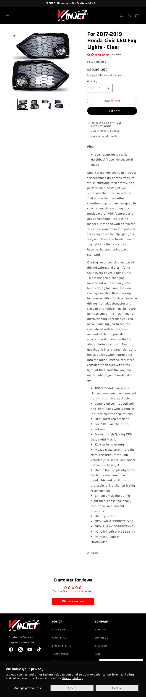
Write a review (73, 601)
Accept (72, 688)
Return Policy (60, 654)
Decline (117, 688)
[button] (7, 16)
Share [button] (95, 553)
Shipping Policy (61, 646)
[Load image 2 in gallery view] (35, 104)
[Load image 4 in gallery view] (59, 104)
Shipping (92, 75)
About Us (100, 629)
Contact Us (101, 638)
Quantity (92, 81)
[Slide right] (69, 104)
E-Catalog (101, 646)
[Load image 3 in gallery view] (47, 104)
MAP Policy (59, 638)
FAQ (97, 654)
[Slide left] (13, 104)
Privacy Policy (60, 629)
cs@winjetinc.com (21, 642)
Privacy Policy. (72, 678)
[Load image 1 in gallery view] (23, 104)
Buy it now (112, 111)
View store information (105, 136)
